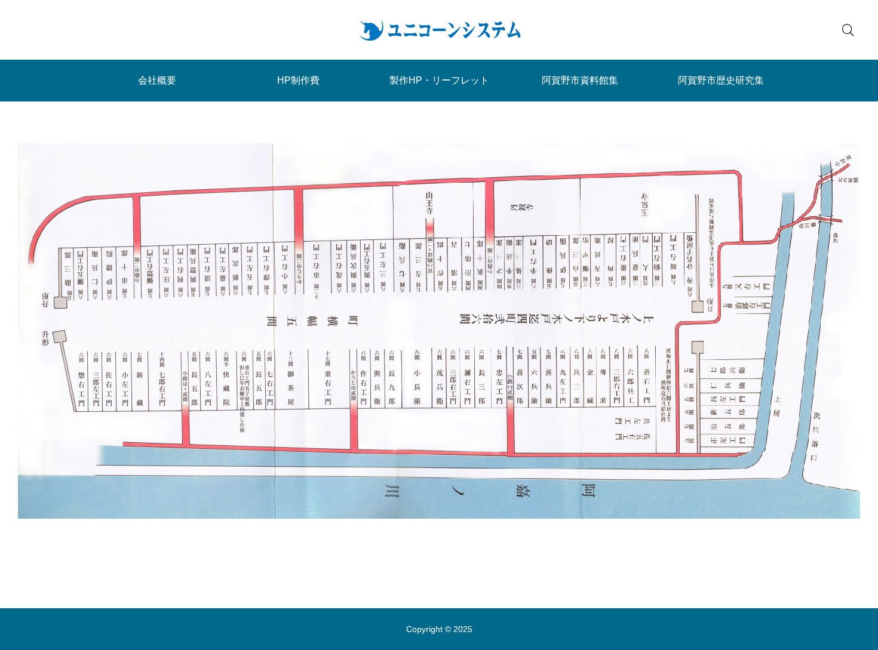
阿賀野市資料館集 (580, 80)
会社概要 (157, 80)
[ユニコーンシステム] (439, 30)
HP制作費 (298, 80)
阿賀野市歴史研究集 (721, 80)
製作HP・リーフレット (439, 80)
